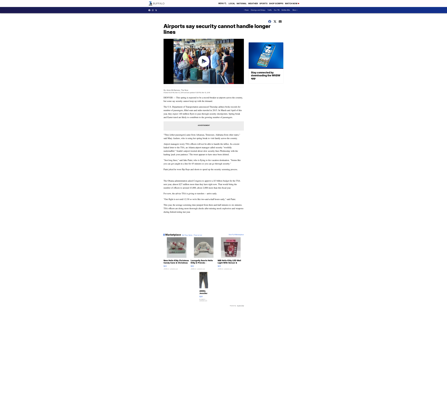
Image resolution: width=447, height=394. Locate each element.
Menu (221, 3)
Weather (253, 3)
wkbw (153, 10)
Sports (263, 3)
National (242, 3)
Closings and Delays (258, 10)
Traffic (270, 10)
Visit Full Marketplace (236, 235)
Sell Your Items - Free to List (192, 235)
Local (232, 3)
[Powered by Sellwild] (240, 306)
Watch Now (291, 3)
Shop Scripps (276, 3)
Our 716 (276, 10)
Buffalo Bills (286, 10)
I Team (246, 10)
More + (295, 10)
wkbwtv (149, 10)
